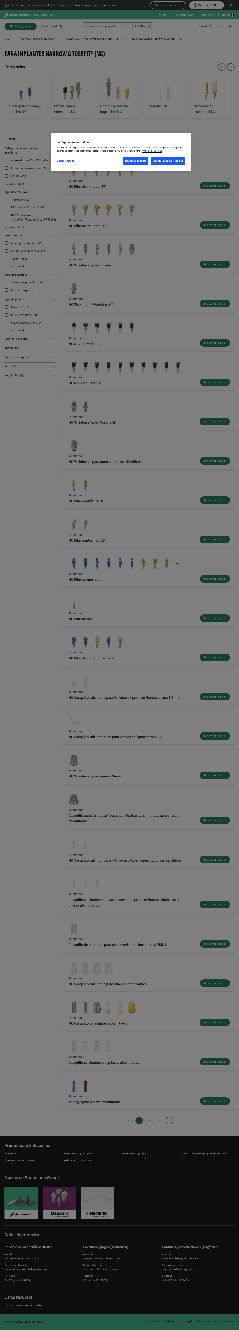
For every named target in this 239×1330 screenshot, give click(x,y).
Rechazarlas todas (136, 160)
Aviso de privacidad (152, 150)
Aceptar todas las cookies (168, 160)
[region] (121, 152)
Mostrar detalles (66, 160)
